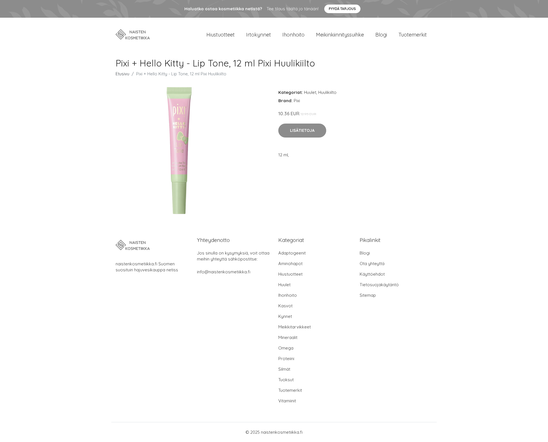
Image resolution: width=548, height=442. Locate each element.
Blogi (381, 34)
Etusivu (122, 73)
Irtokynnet (258, 34)
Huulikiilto (327, 92)
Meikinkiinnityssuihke (340, 34)
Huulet (310, 92)
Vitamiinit (287, 400)
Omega (285, 348)
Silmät (284, 369)
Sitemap (368, 295)
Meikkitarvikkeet (294, 327)
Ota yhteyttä (372, 263)
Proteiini (286, 358)
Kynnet (285, 316)
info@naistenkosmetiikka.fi (223, 272)
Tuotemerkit (412, 34)
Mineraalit (287, 337)
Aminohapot (290, 263)
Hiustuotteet (220, 34)
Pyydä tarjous (342, 9)
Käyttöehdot (372, 274)
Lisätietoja (302, 130)
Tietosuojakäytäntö (379, 284)
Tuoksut (286, 379)
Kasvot (285, 305)
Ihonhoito (293, 34)
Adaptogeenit (292, 253)
